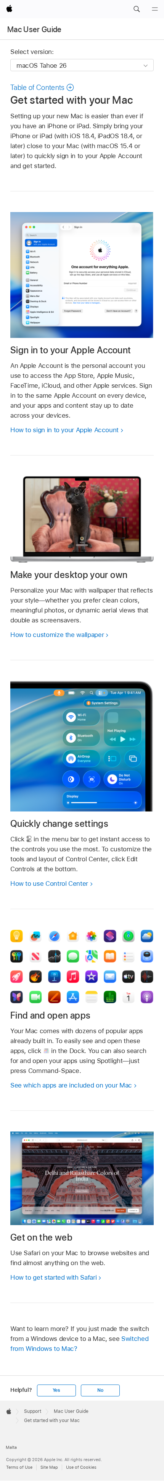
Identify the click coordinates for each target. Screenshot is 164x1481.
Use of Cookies (81, 1467)
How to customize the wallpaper (57, 634)
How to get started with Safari (53, 1277)
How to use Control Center (49, 883)
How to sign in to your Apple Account (64, 430)
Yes (56, 1390)
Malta (11, 1447)
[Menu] (155, 9)
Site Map (49, 1467)
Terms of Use (19, 1467)
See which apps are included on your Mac (71, 1085)
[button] (136, 9)
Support (32, 1411)
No (100, 1390)
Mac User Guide (34, 29)
